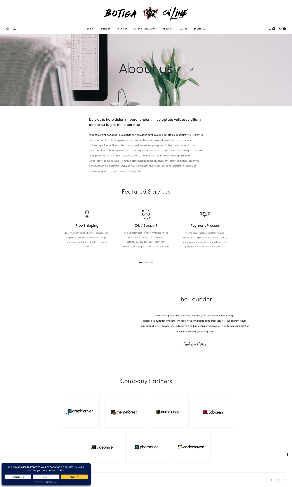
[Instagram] (285, 480)
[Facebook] (278, 480)
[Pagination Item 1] (140, 262)
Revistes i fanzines (147, 29)
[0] (269, 28)
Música (123, 29)
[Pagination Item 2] (146, 262)
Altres (183, 29)
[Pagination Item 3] (151, 262)
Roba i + (170, 29)
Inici (91, 29)
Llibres (106, 29)
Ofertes (201, 29)
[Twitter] (272, 480)
